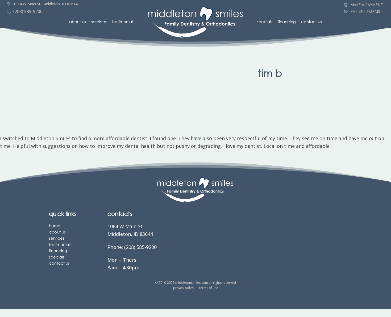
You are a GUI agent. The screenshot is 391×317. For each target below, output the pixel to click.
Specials (264, 21)
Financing (287, 21)
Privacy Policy (183, 288)
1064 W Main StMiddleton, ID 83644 (130, 230)
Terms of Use (208, 288)
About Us (77, 21)
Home (54, 225)
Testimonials (123, 21)
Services (99, 21)
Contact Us (311, 21)
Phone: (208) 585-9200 (132, 247)
